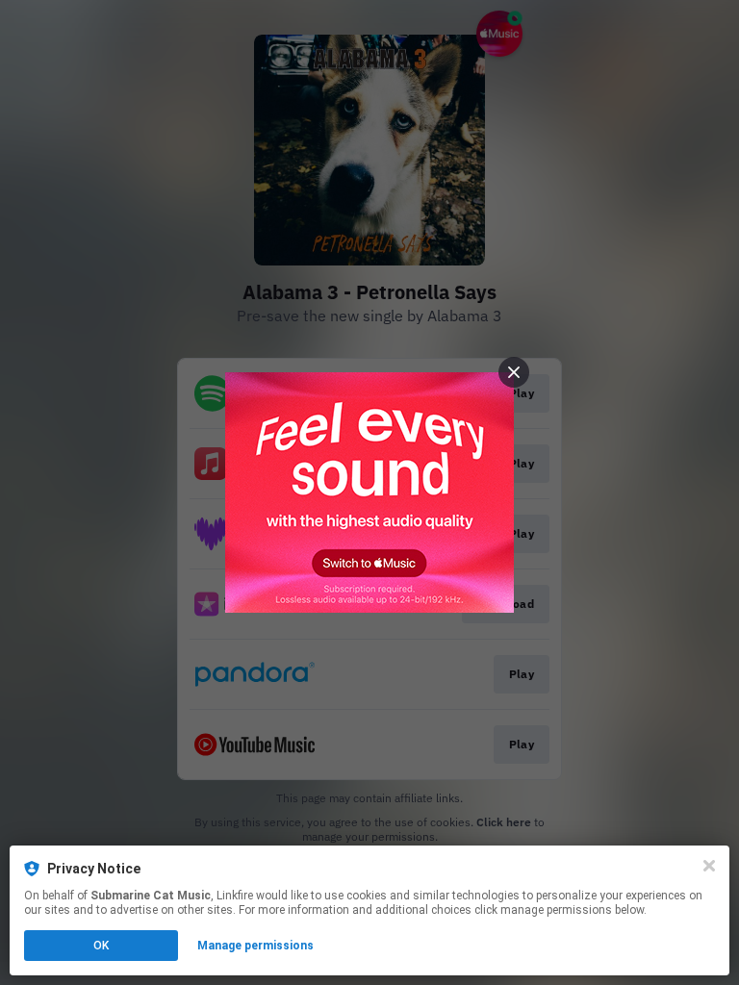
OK (101, 945)
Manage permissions (255, 945)
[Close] (709, 865)
